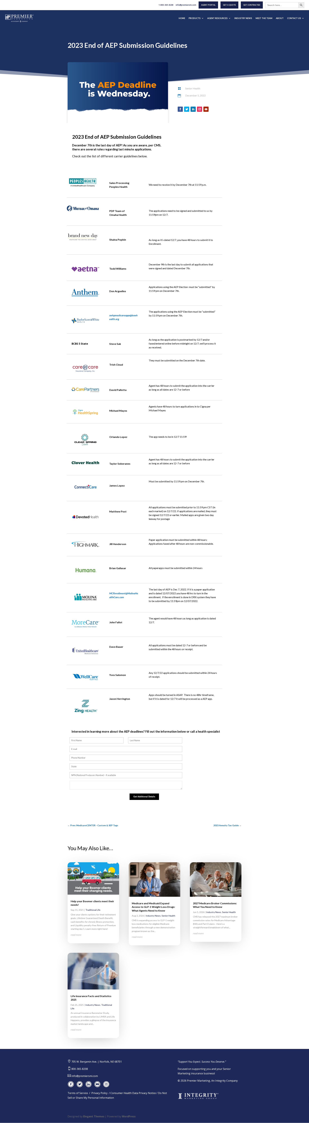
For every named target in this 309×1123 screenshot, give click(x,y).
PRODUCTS (195, 18)
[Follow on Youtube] (206, 109)
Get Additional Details (144, 796)
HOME (182, 18)
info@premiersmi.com (186, 5)
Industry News (92, 1005)
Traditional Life (92, 909)
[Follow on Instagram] (199, 109)
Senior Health (192, 88)
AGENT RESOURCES (217, 18)
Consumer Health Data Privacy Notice (133, 1093)
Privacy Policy (99, 1093)
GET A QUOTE (229, 5)
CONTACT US (294, 18)
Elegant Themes (93, 1116)
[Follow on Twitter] (186, 109)
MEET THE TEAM (264, 18)
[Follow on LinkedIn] (193, 109)
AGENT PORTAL (208, 5)
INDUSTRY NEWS (243, 18)
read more (76, 934)
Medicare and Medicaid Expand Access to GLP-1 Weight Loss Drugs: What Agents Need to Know (153, 907)
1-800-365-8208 (166, 5)
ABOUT (280, 18)
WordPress (129, 1116)
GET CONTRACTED (251, 5)
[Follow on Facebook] (180, 109)
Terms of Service (78, 1093)
